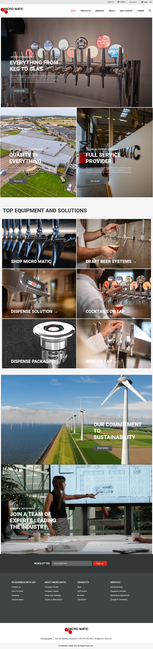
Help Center (126, 11)
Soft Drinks (82, 591)
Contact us (16, 587)
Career (140, 11)
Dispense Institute (118, 591)
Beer (79, 587)
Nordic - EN (147, 2)
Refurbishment (116, 587)
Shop (73, 11)
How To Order (17, 591)
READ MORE (103, 448)
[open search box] (150, 10)
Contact (110, 2)
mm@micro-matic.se (103, 639)
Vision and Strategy (53, 595)
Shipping (15, 595)
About (112, 11)
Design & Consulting (118, 599)
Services (99, 11)
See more (95, 181)
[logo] (12, 11)
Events (122, 2)
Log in (134, 2)
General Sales (17, 599)
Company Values (52, 591)
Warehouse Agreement (119, 595)
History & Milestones (53, 599)
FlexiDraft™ (82, 599)
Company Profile (51, 587)
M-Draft (80, 595)
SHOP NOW (19, 91)
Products (86, 11)
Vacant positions (19, 538)
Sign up (100, 563)
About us (18, 181)
